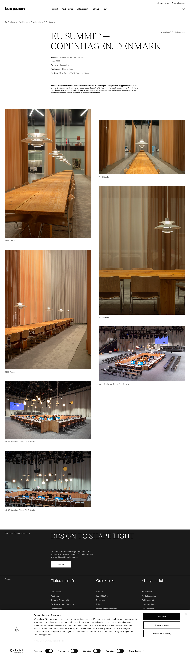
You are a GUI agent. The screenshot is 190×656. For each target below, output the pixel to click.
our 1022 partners (49, 619)
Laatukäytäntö (56, 608)
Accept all (161, 616)
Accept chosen (162, 625)
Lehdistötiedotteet (149, 604)
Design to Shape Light (60, 600)
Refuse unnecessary (162, 633)
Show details (134, 651)
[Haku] (184, 11)
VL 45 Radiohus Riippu (79, 73)
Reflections (100, 600)
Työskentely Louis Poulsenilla (62, 604)
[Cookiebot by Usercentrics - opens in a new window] (16, 651)
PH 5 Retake (64, 73)
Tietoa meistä (56, 592)
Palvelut (99, 592)
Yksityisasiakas (163, 3)
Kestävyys (55, 596)
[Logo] (15, 9)
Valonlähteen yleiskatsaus (106, 608)
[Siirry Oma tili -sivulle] (179, 11)
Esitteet (99, 604)
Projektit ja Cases (103, 596)
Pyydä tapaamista (149, 596)
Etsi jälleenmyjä (148, 600)
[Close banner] (186, 614)
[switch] (74, 651)
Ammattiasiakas (178, 3)
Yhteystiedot (147, 592)
